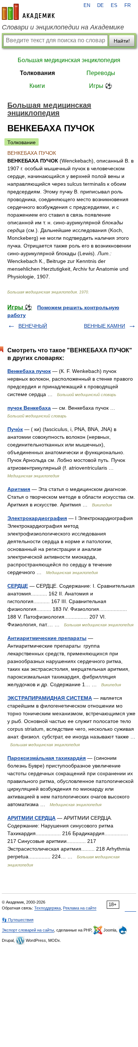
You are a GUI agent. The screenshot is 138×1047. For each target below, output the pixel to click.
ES (114, 5)
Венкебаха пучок (29, 371)
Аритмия (18, 489)
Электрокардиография (37, 518)
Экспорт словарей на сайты (28, 930)
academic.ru (28, 12)
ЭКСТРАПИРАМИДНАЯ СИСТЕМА (49, 698)
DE (100, 5)
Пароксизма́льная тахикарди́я (46, 758)
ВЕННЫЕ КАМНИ (104, 326)
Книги (37, 86)
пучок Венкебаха (29, 408)
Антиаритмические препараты (46, 638)
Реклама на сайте (79, 908)
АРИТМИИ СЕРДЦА (31, 818)
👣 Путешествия (17, 920)
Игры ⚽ (100, 86)
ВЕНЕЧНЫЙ (32, 326)
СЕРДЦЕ (17, 586)
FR (127, 5)
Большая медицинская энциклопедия (69, 60)
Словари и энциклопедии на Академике (63, 27)
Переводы (100, 73)
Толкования (37, 73)
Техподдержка (47, 908)
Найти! (122, 41)
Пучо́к (15, 429)
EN (87, 5)
